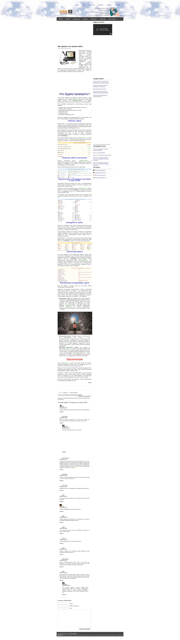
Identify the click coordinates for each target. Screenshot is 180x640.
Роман (94, 162)
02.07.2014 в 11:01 (63, 549)
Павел (94, 149)
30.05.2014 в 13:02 (63, 417)
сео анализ (75, 392)
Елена (63, 526)
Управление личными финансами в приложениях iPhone (100, 96)
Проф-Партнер (65, 558)
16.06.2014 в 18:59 (63, 528)
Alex (63, 506)
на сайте (108, 144)
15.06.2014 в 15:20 (63, 517)
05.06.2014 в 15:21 (63, 496)
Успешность (94, 19)
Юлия (63, 571)
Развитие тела (76, 19)
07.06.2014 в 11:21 (63, 507)
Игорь (63, 547)
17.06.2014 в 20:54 (63, 539)
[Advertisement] (74, 32)
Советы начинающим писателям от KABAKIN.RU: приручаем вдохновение (100, 92)
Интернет (68, 19)
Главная (61, 19)
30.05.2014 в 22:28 (63, 486)
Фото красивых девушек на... (100, 170)
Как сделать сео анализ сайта (105, 155)
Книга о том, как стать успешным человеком (100, 149)
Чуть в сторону (112, 19)
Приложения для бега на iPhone (99, 89)
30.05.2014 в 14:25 (66, 428)
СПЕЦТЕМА (85, 19)
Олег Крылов (64, 474)
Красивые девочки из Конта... (100, 172)
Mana (63, 515)
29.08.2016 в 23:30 (63, 572)
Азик (63, 406)
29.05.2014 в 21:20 (63, 407)
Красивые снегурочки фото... (100, 175)
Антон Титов (65, 416)
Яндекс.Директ (102, 152)
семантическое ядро (72, 299)
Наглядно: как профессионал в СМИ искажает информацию (70, 394)
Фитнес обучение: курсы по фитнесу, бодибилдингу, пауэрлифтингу (100, 86)
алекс (63, 495)
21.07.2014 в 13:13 (63, 560)
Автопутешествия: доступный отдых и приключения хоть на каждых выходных (101, 82)
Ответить (61, 411)
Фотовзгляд (103, 19)
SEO (72, 392)
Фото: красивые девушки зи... (100, 177)
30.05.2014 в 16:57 (63, 459)
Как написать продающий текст (84, 396)
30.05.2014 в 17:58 (63, 475)
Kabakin (66, 426)
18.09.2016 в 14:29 (66, 585)
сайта (86, 367)
